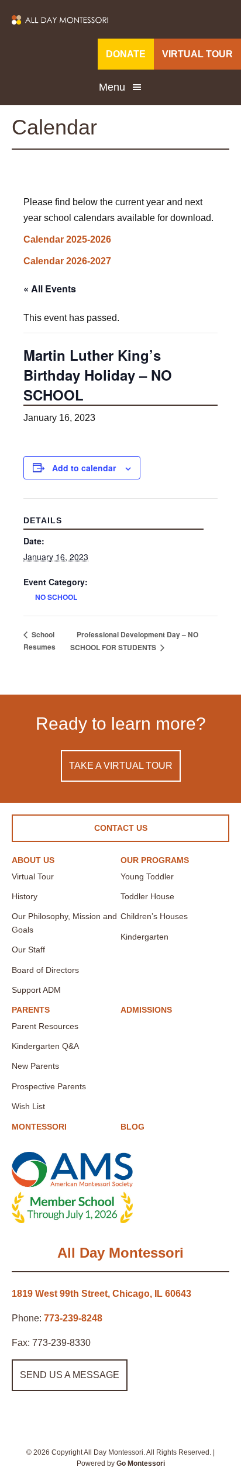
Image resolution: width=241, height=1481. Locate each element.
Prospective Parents (49, 1086)
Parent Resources (45, 1026)
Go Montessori (140, 1463)
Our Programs (154, 860)
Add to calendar (84, 468)
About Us (33, 860)
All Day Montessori (120, 1253)
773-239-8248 (73, 1318)
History (24, 896)
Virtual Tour (33, 876)
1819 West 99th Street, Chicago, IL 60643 (101, 1294)
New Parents (35, 1066)
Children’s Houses (154, 916)
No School (56, 597)
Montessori (39, 1126)
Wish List (28, 1106)
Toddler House (147, 896)
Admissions (146, 1009)
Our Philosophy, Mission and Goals (64, 923)
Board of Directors (45, 970)
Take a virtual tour (121, 766)
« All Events (49, 288)
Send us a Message (69, 1375)
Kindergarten (144, 936)
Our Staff (28, 949)
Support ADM (36, 990)
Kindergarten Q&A (45, 1046)
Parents (31, 1009)
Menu (112, 87)
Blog (132, 1126)
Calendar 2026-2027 (67, 261)
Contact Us (120, 828)
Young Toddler (147, 876)
